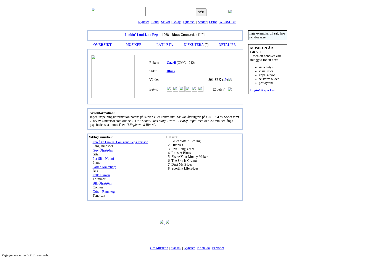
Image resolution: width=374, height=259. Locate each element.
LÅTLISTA (164, 44)
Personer (218, 248)
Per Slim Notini (103, 158)
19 (225, 79)
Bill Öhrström (102, 183)
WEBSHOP (227, 22)
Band (155, 22)
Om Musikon (159, 248)
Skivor (165, 22)
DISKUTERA (194, 44)
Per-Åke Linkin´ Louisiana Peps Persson (120, 142)
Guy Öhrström (103, 150)
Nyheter (143, 22)
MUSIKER (134, 44)
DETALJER (227, 44)
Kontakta (203, 248)
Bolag (176, 22)
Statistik (176, 248)
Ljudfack (189, 22)
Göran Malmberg (104, 167)
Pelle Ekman (101, 175)
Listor (213, 22)
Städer (202, 22)
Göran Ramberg (104, 191)
